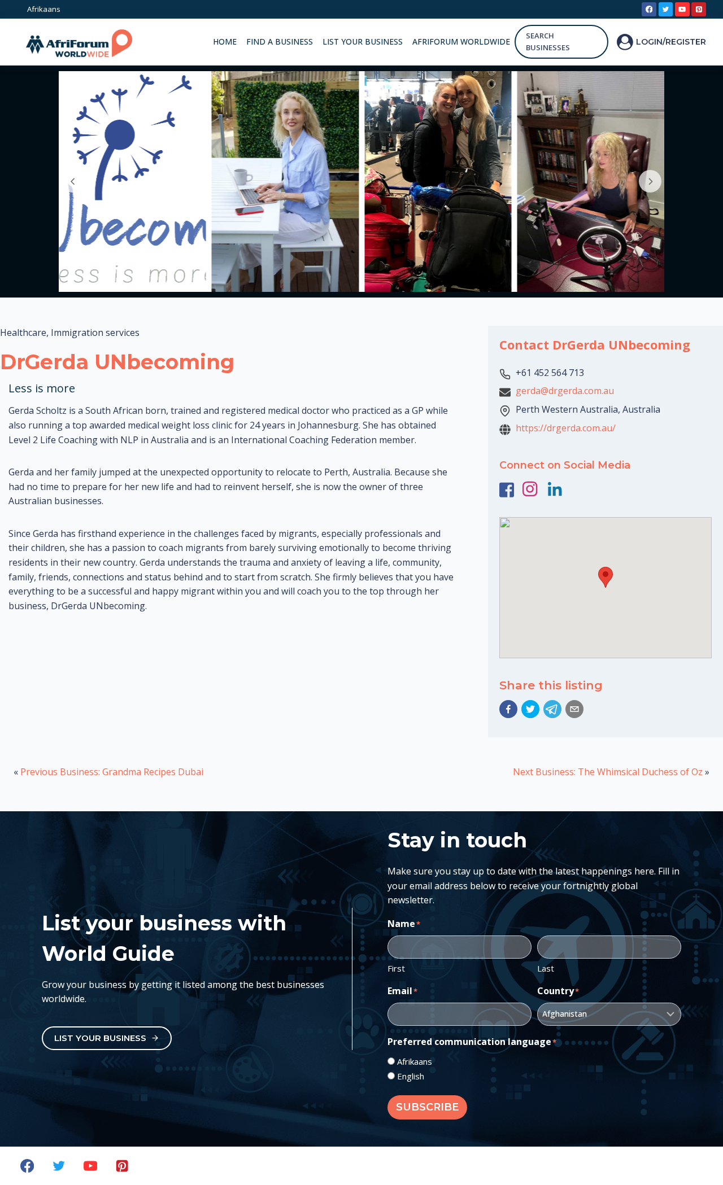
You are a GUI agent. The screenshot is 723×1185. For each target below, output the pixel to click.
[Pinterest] (698, 9)
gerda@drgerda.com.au (565, 390)
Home (225, 41)
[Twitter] (666, 9)
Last (545, 968)
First (396, 968)
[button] (508, 709)
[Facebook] (649, 9)
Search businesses (548, 41)
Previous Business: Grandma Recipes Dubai (111, 772)
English (410, 1076)
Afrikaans (414, 1061)
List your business (363, 41)
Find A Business (279, 41)
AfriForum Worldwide (461, 41)
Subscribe (427, 1107)
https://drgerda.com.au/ (566, 428)
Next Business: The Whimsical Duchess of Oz (608, 772)
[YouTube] (682, 9)
